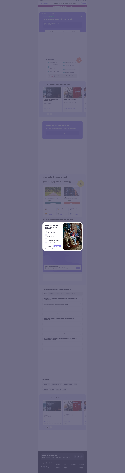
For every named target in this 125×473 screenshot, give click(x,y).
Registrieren (57, 246)
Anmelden (49, 246)
